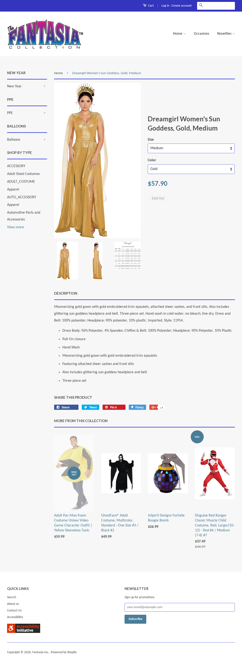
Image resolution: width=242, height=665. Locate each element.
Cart (150, 6)
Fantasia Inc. (40, 652)
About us (13, 604)
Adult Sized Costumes (23, 174)
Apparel (13, 189)
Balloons (13, 140)
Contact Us (14, 610)
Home (178, 34)
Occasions (201, 34)
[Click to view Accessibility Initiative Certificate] (23, 632)
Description (65, 293)
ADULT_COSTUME (21, 182)
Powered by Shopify (64, 652)
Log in (165, 6)
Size (151, 140)
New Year (14, 86)
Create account (181, 6)
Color (152, 160)
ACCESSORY (16, 166)
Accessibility (15, 617)
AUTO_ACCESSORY (21, 197)
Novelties (224, 34)
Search (11, 597)
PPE (10, 113)
